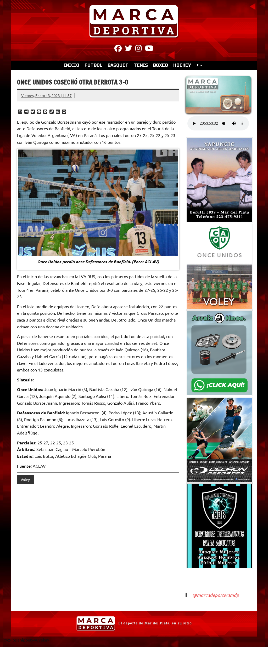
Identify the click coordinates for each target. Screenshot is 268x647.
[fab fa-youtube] (149, 49)
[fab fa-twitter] (128, 49)
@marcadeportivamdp (215, 595)
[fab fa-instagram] (138, 49)
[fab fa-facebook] (118, 49)
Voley (25, 479)
